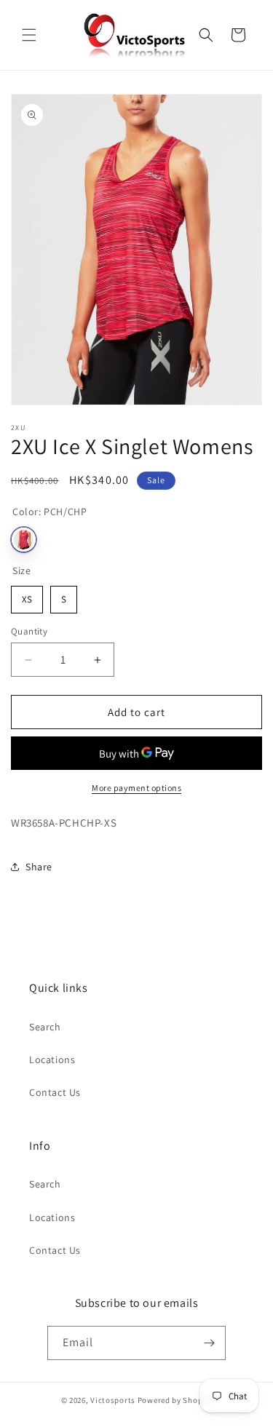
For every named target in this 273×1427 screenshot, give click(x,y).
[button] (29, 35)
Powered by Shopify (175, 1400)
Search (45, 1026)
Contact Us (55, 1092)
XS (27, 595)
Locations (52, 1059)
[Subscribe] (209, 1343)
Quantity (29, 631)
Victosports (112, 1400)
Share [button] (38, 866)
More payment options (136, 787)
